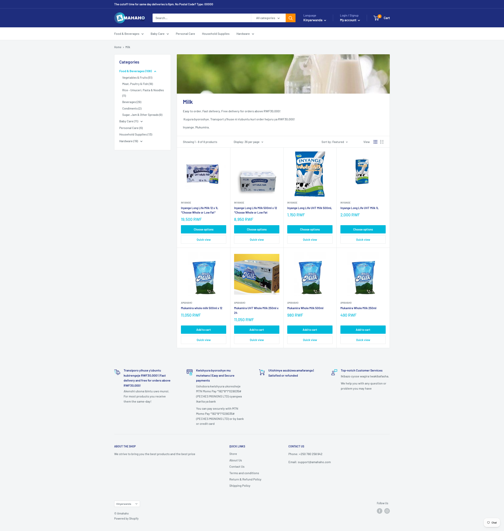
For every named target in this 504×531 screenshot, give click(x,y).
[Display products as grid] (375, 142)
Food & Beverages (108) (135, 71)
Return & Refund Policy (245, 479)
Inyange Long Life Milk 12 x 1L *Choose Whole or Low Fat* (199, 210)
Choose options (203, 229)
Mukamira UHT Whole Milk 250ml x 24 (256, 310)
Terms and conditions (244, 473)
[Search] (291, 18)
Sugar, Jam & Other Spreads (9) (142, 114)
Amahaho (186, 302)
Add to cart (203, 329)
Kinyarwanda (123, 503)
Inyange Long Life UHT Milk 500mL (309, 208)
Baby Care (158, 33)
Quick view (204, 239)
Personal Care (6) (131, 128)
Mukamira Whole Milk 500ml (305, 308)
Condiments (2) (131, 108)
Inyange (186, 202)
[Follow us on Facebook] (379, 510)
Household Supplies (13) (135, 134)
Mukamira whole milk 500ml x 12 (201, 308)
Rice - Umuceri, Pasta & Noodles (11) (143, 92)
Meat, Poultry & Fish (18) (137, 84)
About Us (235, 460)
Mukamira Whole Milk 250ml (358, 308)
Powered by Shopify (126, 518)
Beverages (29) (131, 102)
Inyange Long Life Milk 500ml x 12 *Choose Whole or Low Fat (255, 210)
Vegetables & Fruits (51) (137, 77)
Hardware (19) (129, 141)
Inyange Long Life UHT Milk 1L (359, 208)
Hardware (243, 33)
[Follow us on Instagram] (387, 510)
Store (233, 453)
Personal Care (185, 33)
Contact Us (237, 466)
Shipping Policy (239, 485)
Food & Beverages (126, 33)
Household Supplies (216, 33)
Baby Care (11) (129, 121)
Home (117, 47)
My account (348, 20)
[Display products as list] (382, 142)
